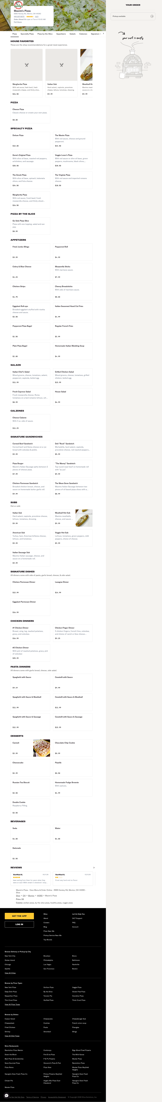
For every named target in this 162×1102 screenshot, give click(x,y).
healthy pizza (56, 903)
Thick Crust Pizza (78, 1000)
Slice (18, 895)
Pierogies (75, 1027)
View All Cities (10, 973)
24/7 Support (77, 918)
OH (24, 895)
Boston (75, 969)
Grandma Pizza (78, 996)
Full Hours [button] (18, 22)
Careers (46, 922)
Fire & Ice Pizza (49, 1054)
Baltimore (76, 960)
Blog (45, 927)
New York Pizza (10, 987)
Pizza (14, 34)
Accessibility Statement (57, 1097)
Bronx (74, 956)
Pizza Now (47, 1067)
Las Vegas (47, 964)
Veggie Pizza (76, 987)
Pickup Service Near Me (52, 935)
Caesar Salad (10, 1019)
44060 (40, 895)
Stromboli (47, 1032)
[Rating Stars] (30, 16)
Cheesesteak (9, 1023)
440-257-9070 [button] (19, 16)
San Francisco (49, 969)
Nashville (75, 964)
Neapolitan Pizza (11, 996)
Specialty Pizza (27, 34)
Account (75, 927)
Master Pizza (77, 1059)
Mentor (31, 895)
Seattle (7, 969)
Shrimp (7, 1032)
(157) (36, 17)
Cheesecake (48, 1019)
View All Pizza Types (12, 1004)
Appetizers (61, 34)
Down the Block (11, 1054)
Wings (74, 1032)
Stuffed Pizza (48, 1000)
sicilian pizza (28, 903)
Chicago (8, 964)
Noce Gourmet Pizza (12, 1063)
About (46, 918)
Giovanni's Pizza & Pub (52, 1063)
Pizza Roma (9, 1067)
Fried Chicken (10, 1027)
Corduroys (47, 1050)
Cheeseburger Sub (79, 1019)
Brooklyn (47, 956)
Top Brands (48, 940)
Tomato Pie (48, 996)
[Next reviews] (94, 867)
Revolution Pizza (78, 1063)
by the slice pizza (42, 903)
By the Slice (48, 992)
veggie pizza (67, 903)
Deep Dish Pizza (11, 992)
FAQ (73, 922)
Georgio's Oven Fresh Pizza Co (16, 1074)
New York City (10, 956)
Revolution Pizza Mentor (14, 1050)
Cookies (47, 1023)
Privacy (43, 1097)
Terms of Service (32, 1097)
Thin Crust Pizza (11, 1000)
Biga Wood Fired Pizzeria (81, 1050)
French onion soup (79, 1023)
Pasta (46, 1027)
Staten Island (10, 960)
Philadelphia (48, 960)
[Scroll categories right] (102, 34)
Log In (19, 924)
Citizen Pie (9, 1081)
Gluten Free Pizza (78, 992)
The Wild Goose (78, 1054)
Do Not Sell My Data (16, 1097)
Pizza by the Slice (45, 34)
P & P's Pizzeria (49, 1059)
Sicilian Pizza (49, 987)
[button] (27, 73)
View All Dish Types (12, 1036)
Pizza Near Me (49, 931)
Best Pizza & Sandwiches (14, 1059)
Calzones (83, 34)
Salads (73, 34)
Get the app (19, 916)
